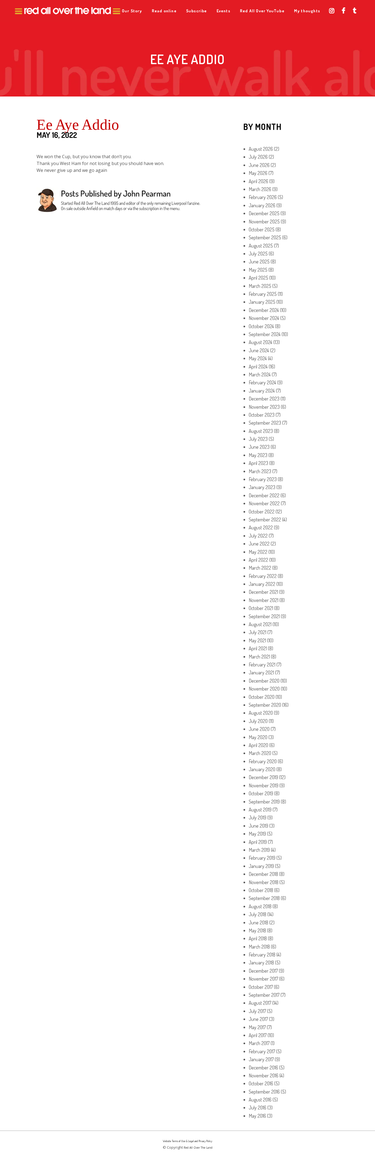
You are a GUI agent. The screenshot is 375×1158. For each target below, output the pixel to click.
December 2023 (264, 399)
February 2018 (262, 955)
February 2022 (263, 576)
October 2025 (262, 229)
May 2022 (258, 552)
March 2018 (259, 947)
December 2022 (264, 495)
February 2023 (263, 479)
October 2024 (261, 326)
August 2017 (260, 1003)
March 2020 (260, 753)
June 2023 (259, 447)
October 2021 (261, 608)
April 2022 (258, 560)
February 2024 (262, 382)
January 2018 (261, 963)
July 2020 (258, 721)
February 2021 (262, 665)
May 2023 (258, 455)
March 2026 (260, 189)
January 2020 (262, 769)
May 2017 (257, 1027)
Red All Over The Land (198, 1148)
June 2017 (258, 1019)
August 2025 (261, 246)
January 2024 (262, 391)
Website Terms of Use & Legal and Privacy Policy (187, 1141)
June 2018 (258, 922)
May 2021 (257, 640)
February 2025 (263, 294)
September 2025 (265, 237)
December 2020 (264, 681)
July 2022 (258, 536)
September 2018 (264, 898)
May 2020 (258, 737)
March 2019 (259, 850)
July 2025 (258, 254)
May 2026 (258, 173)
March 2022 (260, 568)
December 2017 (263, 971)
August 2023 (261, 431)
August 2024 (260, 342)
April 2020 (258, 745)
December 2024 (264, 310)
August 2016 (260, 1100)
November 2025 (264, 221)
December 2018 (263, 874)
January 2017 (261, 1059)
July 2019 (257, 817)
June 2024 (259, 350)
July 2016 (257, 1108)
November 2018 (263, 882)
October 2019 (261, 793)
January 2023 (262, 487)
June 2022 (259, 544)
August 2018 (260, 906)
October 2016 (261, 1083)
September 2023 (265, 423)
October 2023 (262, 415)
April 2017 (258, 1035)
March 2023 (260, 471)
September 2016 (264, 1092)
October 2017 (261, 987)
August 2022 (261, 527)
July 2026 (258, 157)
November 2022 (264, 503)
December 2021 (263, 592)
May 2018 (257, 930)
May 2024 (258, 358)
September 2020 (265, 705)
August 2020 (261, 713)
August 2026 (261, 149)
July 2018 (257, 914)
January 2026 (262, 205)
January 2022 (262, 584)
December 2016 (263, 1068)
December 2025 (264, 213)
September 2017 (264, 995)
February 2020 (263, 761)
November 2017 (263, 979)
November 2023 (264, 407)
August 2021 (260, 624)
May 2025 (258, 270)
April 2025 (258, 278)
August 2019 (260, 810)
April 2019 (258, 842)
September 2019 (264, 802)
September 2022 (265, 519)
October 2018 (261, 890)
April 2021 (258, 648)
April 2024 (258, 367)
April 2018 (258, 938)
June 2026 (259, 165)
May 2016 (257, 1116)
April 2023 (258, 463)
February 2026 (263, 197)
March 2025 (260, 286)
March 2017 (259, 1043)
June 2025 (259, 262)
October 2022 (262, 512)
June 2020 (259, 729)
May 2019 (257, 834)
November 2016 (263, 1075)
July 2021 (257, 632)
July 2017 (257, 1011)
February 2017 (262, 1051)
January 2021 (261, 672)
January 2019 (261, 866)
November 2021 (263, 600)
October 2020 (262, 697)
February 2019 (262, 858)
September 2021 (264, 616)
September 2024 (265, 334)
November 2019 (263, 785)
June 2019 (258, 826)
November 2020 (264, 689)
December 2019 (263, 777)
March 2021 (259, 657)
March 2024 (260, 374)
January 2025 (262, 302)
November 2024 (264, 318)
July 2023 (258, 439)
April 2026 (258, 181)
